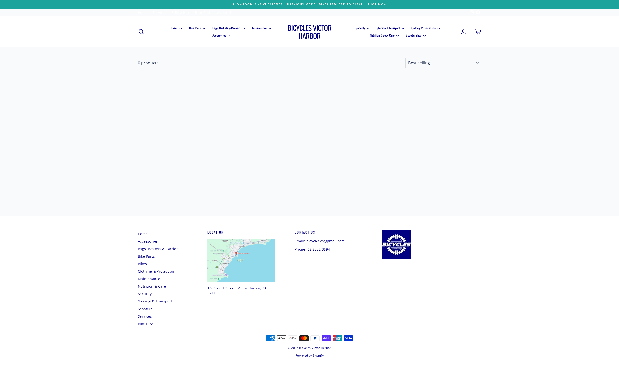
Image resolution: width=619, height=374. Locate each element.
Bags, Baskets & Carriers (226, 27)
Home (143, 12)
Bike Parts (195, 27)
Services (160, 12)
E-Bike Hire (180, 12)
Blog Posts (203, 12)
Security (361, 27)
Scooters (145, 309)
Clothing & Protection (423, 27)
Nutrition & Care (152, 286)
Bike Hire (145, 324)
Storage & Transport (388, 27)
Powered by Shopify (309, 355)
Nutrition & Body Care (382, 35)
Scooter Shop (414, 35)
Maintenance (259, 27)
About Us (225, 12)
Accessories (219, 35)
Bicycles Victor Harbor (309, 31)
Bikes (174, 27)
